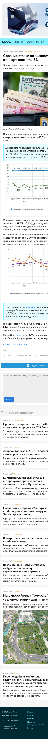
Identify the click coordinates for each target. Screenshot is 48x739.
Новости (19, 42)
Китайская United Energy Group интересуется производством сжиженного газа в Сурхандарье (24, 481)
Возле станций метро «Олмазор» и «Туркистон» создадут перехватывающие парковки (24, 568)
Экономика (19, 420)
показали (30, 307)
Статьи (30, 42)
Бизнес (17, 447)
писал (19, 335)
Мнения (40, 42)
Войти (8, 399)
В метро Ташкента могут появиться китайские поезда (25, 539)
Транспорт (18, 504)
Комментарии (24, 356)
